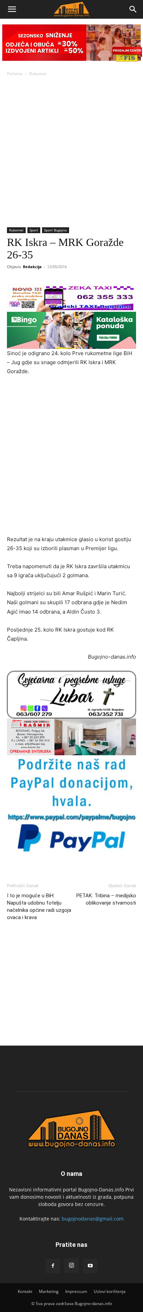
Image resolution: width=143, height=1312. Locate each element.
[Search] (133, 9)
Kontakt (25, 1291)
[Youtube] (90, 1266)
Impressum (76, 1291)
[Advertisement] (71, 152)
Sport (34, 230)
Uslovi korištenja (110, 1291)
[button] (12, 9)
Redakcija (32, 266)
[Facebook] (53, 1266)
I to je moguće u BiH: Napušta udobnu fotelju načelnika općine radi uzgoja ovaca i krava (39, 906)
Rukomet (37, 74)
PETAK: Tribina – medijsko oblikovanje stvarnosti (106, 899)
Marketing (49, 1291)
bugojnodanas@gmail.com (93, 1218)
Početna (15, 74)
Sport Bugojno (55, 230)
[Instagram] (71, 1266)
